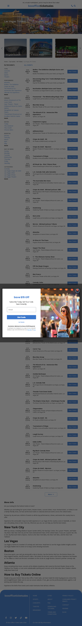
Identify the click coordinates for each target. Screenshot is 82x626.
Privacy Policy (30, 329)
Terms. (34, 329)
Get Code (21, 317)
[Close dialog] (77, 291)
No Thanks (21, 322)
